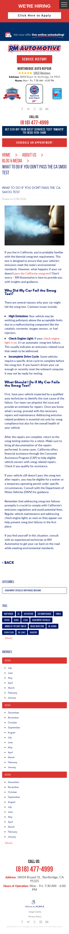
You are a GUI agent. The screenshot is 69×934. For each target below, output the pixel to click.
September (14, 727)
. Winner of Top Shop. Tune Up (15, 626)
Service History (34, 59)
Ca (18, 614)
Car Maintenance (44, 614)
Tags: (5, 606)
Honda (58, 614)
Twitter (28, 108)
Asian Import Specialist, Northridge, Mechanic (23, 590)
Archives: (7, 652)
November (13, 717)
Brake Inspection (37, 626)
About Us (29, 155)
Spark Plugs (9, 632)
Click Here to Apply (34, 15)
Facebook (22, 108)
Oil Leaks (21, 632)
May (10, 677)
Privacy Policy (34, 917)
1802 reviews (41, 73)
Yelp (34, 108)
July (10, 667)
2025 (8, 705)
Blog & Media (12, 160)
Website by (34, 907)
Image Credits (35, 912)
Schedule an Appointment (34, 142)
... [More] (7, 638)
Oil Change (52, 626)
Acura (16, 620)
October (12, 722)
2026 (7, 660)
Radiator (33, 632)
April (10, 682)
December (13, 712)
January (12, 697)
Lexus (25, 620)
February (12, 692)
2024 (8, 774)
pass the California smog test (32, 273)
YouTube (47, 108)
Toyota (7, 620)
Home (6, 155)
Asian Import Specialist (41, 620)
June (10, 672)
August (11, 732)
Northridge (8, 614)
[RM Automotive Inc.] (34, 48)
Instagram (41, 108)
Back (9, 562)
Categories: (8, 582)
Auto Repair (28, 614)
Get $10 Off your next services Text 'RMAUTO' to (34, 131)
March (11, 687)
